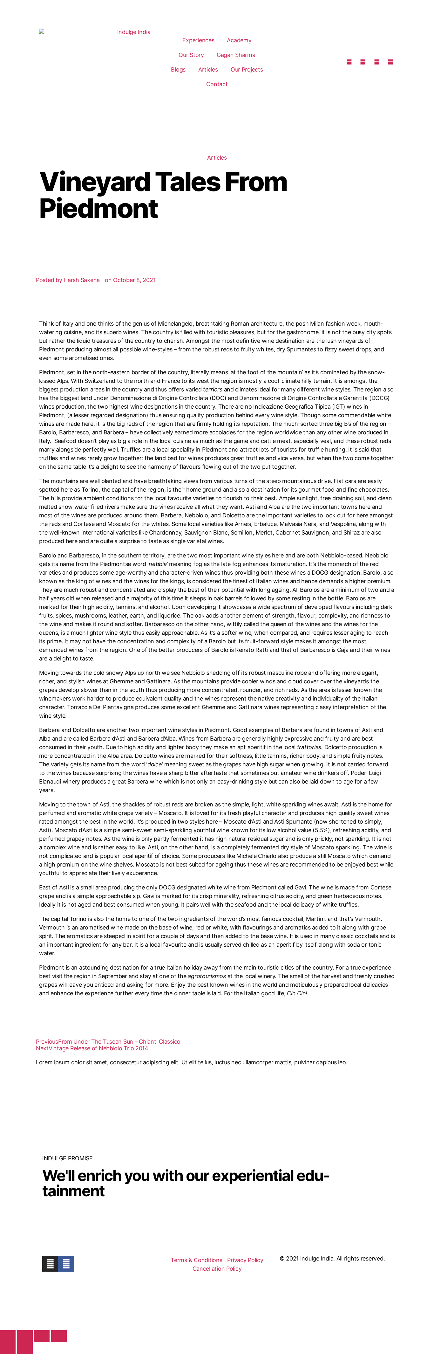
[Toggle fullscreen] (25, 1336)
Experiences (198, 40)
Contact (216, 84)
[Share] (42, 1336)
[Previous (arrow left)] (8, 1348)
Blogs (178, 69)
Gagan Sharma (236, 55)
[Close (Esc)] (59, 1336)
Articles (208, 69)
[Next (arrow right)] (25, 1348)
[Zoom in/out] (8, 1336)
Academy (239, 40)
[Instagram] (50, 1264)
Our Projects (247, 69)
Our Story (191, 55)
